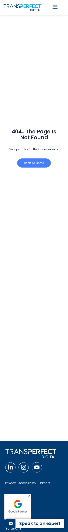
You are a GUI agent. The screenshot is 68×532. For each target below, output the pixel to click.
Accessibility (27, 483)
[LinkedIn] (10, 467)
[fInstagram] (24, 467)
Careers (44, 483)
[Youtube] (37, 467)
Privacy (10, 483)
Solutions (13, 528)
